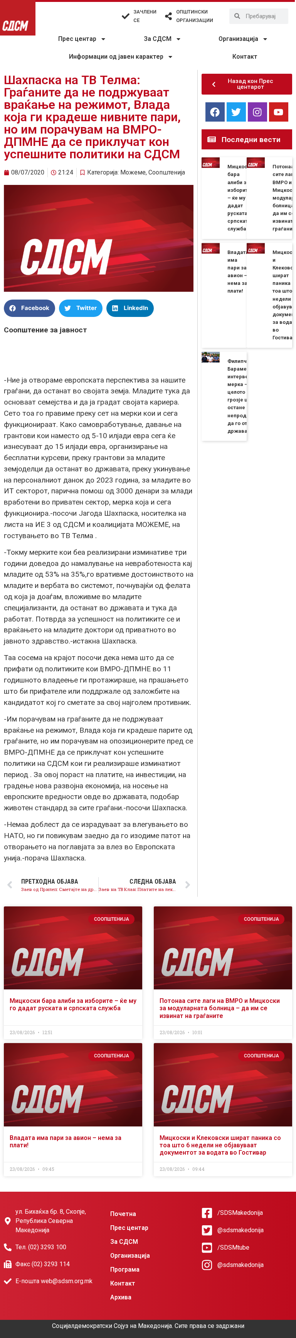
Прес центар (77, 38)
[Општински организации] (168, 16)
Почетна (123, 1214)
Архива (120, 1297)
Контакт (244, 56)
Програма (125, 1269)
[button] (29, 308)
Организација (238, 38)
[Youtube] (278, 112)
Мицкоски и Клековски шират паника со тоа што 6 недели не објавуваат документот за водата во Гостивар (220, 1145)
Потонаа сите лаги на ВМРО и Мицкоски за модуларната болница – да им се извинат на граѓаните (220, 1008)
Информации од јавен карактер (116, 56)
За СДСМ (158, 38)
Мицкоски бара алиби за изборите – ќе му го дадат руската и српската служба (240, 198)
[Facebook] (215, 112)
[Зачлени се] (126, 16)
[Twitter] (236, 112)
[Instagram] (257, 112)
